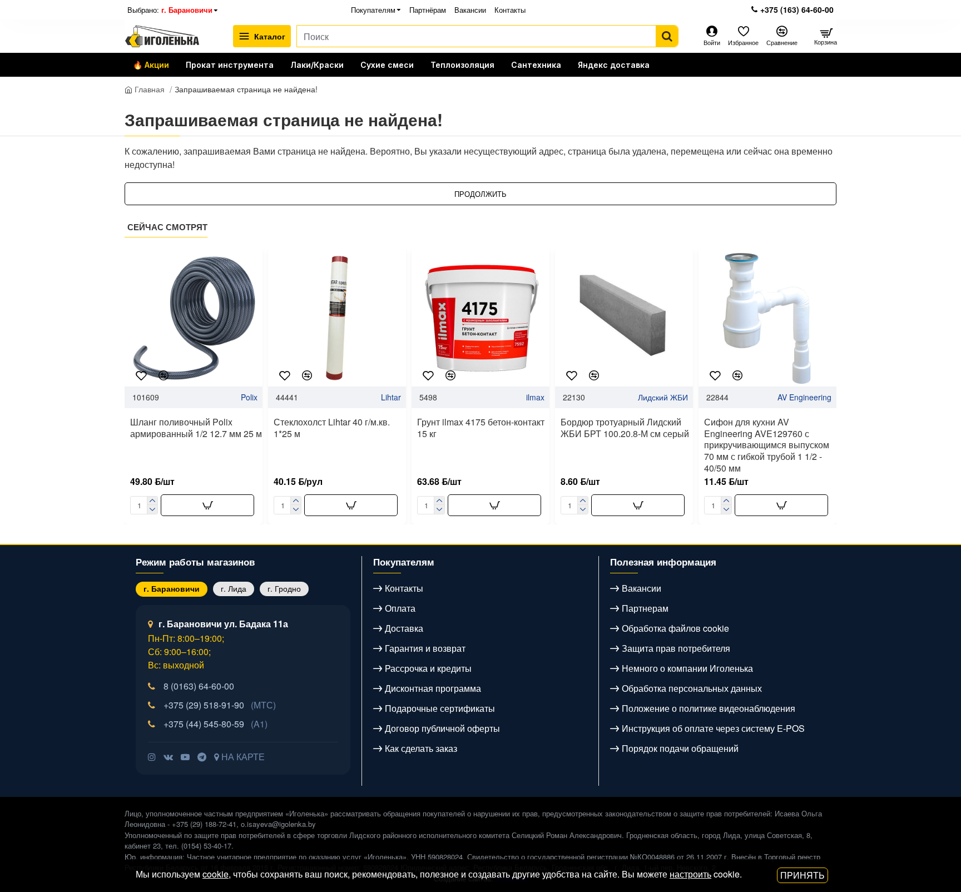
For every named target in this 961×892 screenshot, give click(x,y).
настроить (690, 874)
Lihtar (391, 397)
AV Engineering (804, 397)
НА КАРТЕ (242, 756)
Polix (249, 397)
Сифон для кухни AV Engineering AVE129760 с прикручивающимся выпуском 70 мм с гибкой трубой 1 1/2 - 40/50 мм (766, 445)
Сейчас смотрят (167, 227)
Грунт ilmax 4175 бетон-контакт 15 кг (480, 428)
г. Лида (233, 588)
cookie (215, 874)
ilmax (535, 397)
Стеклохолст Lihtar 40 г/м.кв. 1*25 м (332, 428)
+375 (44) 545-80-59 (216, 723)
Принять (802, 875)
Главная (148, 89)
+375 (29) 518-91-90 (220, 704)
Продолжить (480, 194)
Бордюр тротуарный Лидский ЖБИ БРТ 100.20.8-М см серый (625, 428)
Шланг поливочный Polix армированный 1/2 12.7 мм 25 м (196, 428)
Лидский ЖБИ (663, 397)
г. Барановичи (171, 588)
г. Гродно (284, 588)
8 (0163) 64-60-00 (199, 686)
